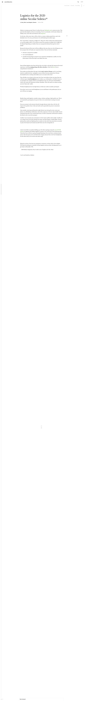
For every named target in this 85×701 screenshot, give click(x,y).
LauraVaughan (29, 22)
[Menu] (2, 1)
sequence (43, 34)
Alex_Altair (23, 22)
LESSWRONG (8, 2)
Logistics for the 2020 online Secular (33, 17)
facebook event (48, 30)
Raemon (34, 22)
